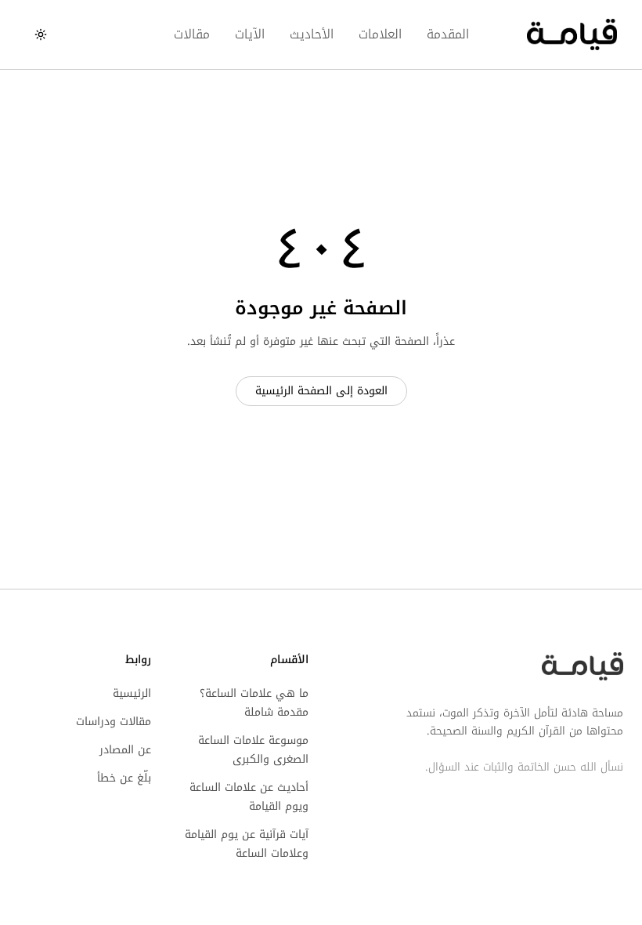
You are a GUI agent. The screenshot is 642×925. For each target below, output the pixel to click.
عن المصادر (125, 749)
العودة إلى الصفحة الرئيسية (321, 390)
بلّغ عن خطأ (124, 778)
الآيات (250, 34)
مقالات (192, 34)
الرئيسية (132, 693)
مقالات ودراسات (113, 721)
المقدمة (448, 34)
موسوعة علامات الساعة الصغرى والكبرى (253, 750)
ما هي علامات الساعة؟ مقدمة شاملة (254, 703)
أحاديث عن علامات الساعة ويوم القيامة (248, 797)
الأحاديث (312, 34)
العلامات (380, 34)
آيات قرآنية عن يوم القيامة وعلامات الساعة (246, 844)
